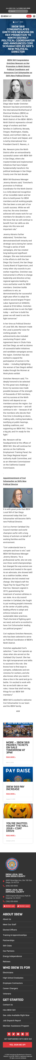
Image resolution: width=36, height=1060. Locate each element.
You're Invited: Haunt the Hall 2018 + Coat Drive (17, 827)
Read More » (11, 757)
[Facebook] (9, 1034)
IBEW (5, 16)
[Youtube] (18, 1034)
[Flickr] (22, 1034)
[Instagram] (27, 1034)
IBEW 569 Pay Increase (15, 788)
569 (10, 16)
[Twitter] (13, 1034)
